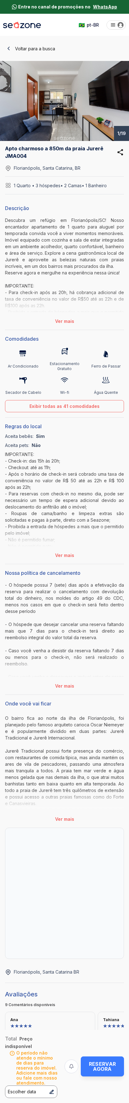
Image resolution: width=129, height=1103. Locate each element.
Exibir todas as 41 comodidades (64, 406)
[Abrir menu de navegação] (116, 25)
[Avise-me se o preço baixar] (71, 1066)
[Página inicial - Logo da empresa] (22, 25)
